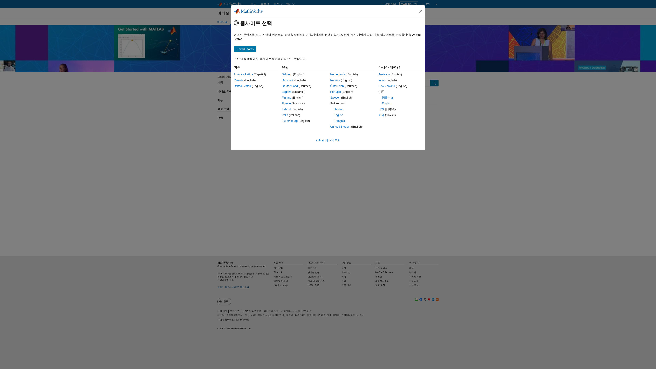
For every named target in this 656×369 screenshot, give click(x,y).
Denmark (287, 80)
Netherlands (338, 74)
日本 (381, 109)
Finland (286, 97)
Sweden (335, 97)
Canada (238, 80)
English (338, 115)
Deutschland (290, 86)
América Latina (243, 74)
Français (339, 120)
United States (242, 86)
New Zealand (386, 86)
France (286, 103)
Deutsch (339, 109)
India (381, 80)
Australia (384, 74)
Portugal (335, 91)
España (286, 91)
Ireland (286, 109)
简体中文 (388, 97)
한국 (381, 115)
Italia (285, 115)
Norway (335, 80)
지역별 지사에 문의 (328, 140)
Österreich (337, 86)
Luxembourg (290, 120)
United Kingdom (340, 126)
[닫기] (421, 11)
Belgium (287, 74)
